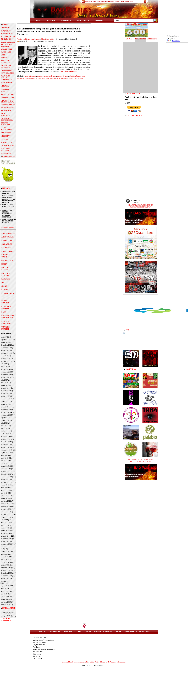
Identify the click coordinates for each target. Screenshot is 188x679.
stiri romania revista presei (114, 1)
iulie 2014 (4, 423)
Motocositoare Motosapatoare (43, 640)
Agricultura (7, 251)
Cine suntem (83, 20)
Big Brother (6, 111)
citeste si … (70, 71)
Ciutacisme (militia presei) (7, 119)
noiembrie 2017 (6, 377)
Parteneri (98, 631)
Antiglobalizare (8, 105)
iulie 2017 (4, 380)
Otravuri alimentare (5, 123)
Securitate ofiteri (40, 78)
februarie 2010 (6, 568)
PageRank (36, 647)
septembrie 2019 (6, 361)
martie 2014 (5, 434)
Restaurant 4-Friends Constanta (44, 649)
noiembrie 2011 (6, 509)
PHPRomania (37, 652)
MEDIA (4, 264)
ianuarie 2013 (5, 471)
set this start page (98, 1)
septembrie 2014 (6, 418)
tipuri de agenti (78, 78)
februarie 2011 (6, 533)
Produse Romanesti (6, 322)
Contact (99, 20)
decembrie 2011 (6, 506)
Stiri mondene (8, 293)
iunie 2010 (4, 557)
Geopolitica (7, 260)
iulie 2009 (4, 588)
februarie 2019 (6, 369)
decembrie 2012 (6, 474)
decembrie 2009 (6, 573)
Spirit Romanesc (7, 73)
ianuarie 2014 (5, 439)
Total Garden (37, 659)
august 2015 (5, 401)
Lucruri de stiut (7, 145)
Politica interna (5, 274)
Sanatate (5, 279)
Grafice (4, 58)
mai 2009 (4, 594)
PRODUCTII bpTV (7, 70)
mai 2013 (4, 461)
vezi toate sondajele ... (7, 227)
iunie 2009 (4, 591)
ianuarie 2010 (5, 570)
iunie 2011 (4, 522)
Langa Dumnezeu (7, 97)
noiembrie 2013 (6, 444)
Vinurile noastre (5, 328)
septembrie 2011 (6, 514)
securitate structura (52, 78)
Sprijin (118, 631)
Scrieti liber (67, 631)
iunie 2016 (4, 383)
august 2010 (5, 551)
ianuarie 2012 (5, 504)
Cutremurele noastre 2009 (7, 317)
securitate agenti (30, 78)
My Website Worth (39, 642)
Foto (3, 312)
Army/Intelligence (33, 39)
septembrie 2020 (6, 353)
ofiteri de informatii (75, 76)
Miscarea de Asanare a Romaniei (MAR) (7, 31)
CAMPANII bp (5, 27)
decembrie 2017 (6, 375)
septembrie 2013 (6, 450)
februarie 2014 (6, 436)
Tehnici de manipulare (5, 90)
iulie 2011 (4, 520)
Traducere (176, 40)
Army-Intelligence (6, 114)
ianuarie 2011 (5, 536)
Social (4, 282)
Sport (4, 286)
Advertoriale (8, 233)
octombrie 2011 (6, 512)
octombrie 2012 (6, 479)
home (39, 20)
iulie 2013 (4, 455)
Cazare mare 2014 (39, 638)
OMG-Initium (6, 132)
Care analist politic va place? (9, 205)
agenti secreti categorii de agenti (46, 76)
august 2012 (5, 485)
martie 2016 (5, 385)
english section (8, 156)
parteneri (66, 20)
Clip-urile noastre (6, 307)
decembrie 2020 (6, 345)
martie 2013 (5, 466)
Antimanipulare (7, 94)
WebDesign (129, 631)
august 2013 (5, 453)
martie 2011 (5, 531)
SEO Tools (37, 654)
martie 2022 (5, 337)
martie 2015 (5, 404)
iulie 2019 (4, 364)
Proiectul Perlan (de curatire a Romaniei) (8, 44)
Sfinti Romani (6, 82)
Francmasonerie (7, 108)
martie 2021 (5, 342)
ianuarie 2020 (5, 358)
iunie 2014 (4, 426)
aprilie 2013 (5, 463)
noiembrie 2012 (6, 477)
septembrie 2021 (6, 340)
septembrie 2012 (6, 482)
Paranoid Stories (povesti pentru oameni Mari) (8, 38)
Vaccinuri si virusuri (5, 136)
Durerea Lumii (6, 142)
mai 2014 (4, 428)
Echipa (78, 631)
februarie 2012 (6, 501)
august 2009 (5, 586)
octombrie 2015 (6, 396)
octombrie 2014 (6, 415)
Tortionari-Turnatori (5, 86)
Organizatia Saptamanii (6, 66)
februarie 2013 (6, 469)
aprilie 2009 (5, 597)
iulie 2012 (4, 488)
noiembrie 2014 (6, 412)
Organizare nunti (39, 645)
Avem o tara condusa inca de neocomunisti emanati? (8, 200)
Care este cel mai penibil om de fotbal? (9, 221)
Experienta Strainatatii (5, 149)
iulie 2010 (4, 554)
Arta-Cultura (7, 237)
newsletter (88, 1)
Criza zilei (6, 244)
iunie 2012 (4, 490)
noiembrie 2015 (6, 393)
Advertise (108, 631)
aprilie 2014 (5, 431)
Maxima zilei (6, 153)
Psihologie (6, 240)
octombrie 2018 (6, 372)
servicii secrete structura (66, 78)
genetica (4, 140)
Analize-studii (6, 49)
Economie (6, 248)
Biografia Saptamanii (5, 61)
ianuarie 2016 (5, 388)
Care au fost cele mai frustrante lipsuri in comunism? (7, 214)
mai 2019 (4, 366)
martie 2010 (5, 565)
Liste (3, 55)
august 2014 (5, 420)
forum (5, 24)
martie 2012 (5, 498)
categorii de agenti (62, 76)
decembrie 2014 (6, 410)
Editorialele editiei (47, 39)
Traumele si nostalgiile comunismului (6, 77)
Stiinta (4, 290)
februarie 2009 (6, 602)
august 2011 (5, 517)
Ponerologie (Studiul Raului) (7, 101)
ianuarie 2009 (5, 605)
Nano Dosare (6, 52)
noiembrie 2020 (6, 348)
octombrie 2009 (6, 578)
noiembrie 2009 (6, 576)
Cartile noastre (5, 302)
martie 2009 (5, 599)
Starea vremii (37, 656)
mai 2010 (4, 560)
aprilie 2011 (5, 528)
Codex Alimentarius (6, 128)
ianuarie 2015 (5, 407)
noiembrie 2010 (6, 541)
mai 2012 (4, 493)
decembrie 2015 (6, 391)
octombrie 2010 (6, 544)
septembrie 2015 (6, 399)
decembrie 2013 (6, 442)
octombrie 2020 (6, 350)
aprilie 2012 (5, 496)
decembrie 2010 (6, 539)
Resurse (51, 20)
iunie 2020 (4, 356)
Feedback (43, 631)
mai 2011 (4, 525)
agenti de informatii (30, 76)
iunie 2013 (4, 458)
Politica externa (5, 269)
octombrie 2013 (6, 447)
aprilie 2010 (5, 562)
